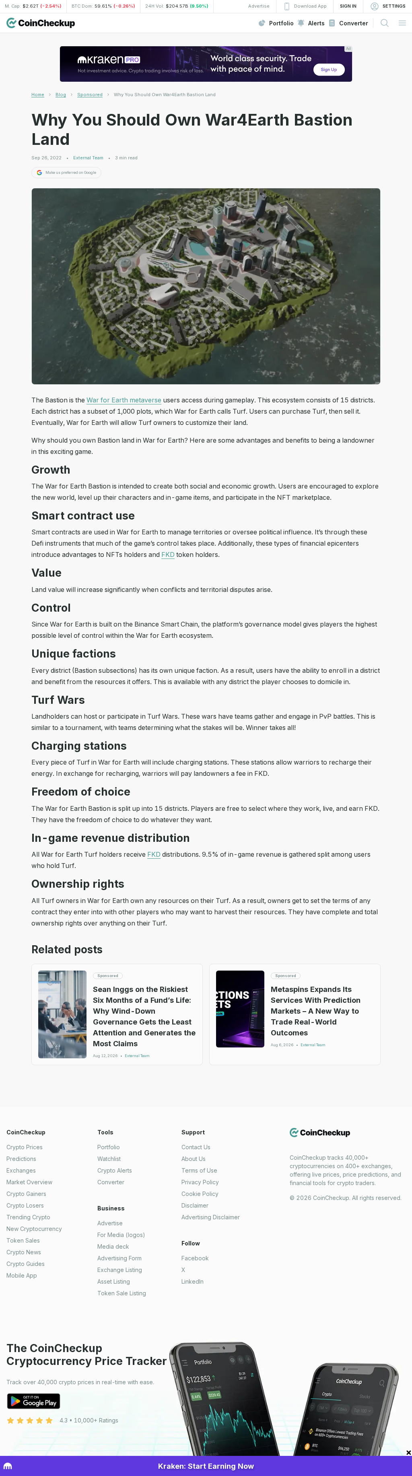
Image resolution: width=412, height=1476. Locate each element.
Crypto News (23, 1252)
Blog (61, 94)
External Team (88, 158)
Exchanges (21, 1170)
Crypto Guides (25, 1263)
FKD (168, 554)
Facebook (195, 1258)
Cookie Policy (199, 1193)
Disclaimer (194, 1205)
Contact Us (195, 1147)
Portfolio (108, 1147)
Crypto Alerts (114, 1170)
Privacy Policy (200, 1182)
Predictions (21, 1158)
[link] (165, 94)
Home (37, 94)
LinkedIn (192, 1281)
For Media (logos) (121, 1234)
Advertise (110, 1223)
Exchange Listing (119, 1269)
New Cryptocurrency (34, 1228)
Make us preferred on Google (70, 172)
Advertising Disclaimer (210, 1217)
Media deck (113, 1246)
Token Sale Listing (121, 1293)
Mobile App (21, 1275)
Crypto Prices (24, 1147)
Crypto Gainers (26, 1193)
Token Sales (23, 1240)
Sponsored (90, 94)
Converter (110, 1182)
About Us (193, 1158)
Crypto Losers (25, 1205)
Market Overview (29, 1182)
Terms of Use (199, 1170)
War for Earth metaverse (124, 400)
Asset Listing (113, 1281)
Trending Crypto (28, 1217)
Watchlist (109, 1158)
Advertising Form (119, 1258)
